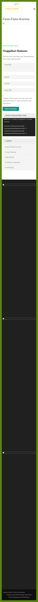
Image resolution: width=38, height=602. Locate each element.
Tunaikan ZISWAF (12, 9)
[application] (19, 127)
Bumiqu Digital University (13, 147)
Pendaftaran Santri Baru (12, 162)
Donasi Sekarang (10, 152)
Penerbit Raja (9, 167)
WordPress (26, 597)
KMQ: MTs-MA (9, 157)
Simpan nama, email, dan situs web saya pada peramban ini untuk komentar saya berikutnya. (17, 100)
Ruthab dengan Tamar (10, 46)
